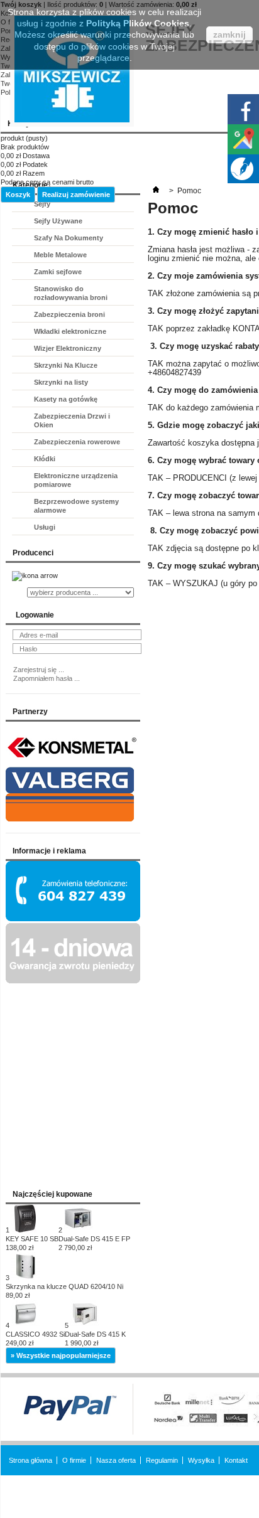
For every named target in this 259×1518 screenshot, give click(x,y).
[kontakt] (73, 918)
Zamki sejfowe (58, 271)
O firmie (74, 1460)
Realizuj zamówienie (76, 194)
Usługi (44, 527)
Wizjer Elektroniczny (67, 348)
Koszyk (18, 194)
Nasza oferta (116, 1460)
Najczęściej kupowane (52, 1194)
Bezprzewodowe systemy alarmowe (76, 506)
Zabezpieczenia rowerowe (77, 442)
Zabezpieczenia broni (69, 314)
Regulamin (162, 1460)
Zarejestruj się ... (38, 669)
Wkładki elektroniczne (70, 331)
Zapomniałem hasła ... (46, 678)
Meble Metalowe (60, 255)
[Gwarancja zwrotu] (73, 981)
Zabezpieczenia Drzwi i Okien (72, 420)
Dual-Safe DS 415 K (95, 1338)
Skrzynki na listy (61, 382)
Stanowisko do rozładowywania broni (70, 293)
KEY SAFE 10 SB (32, 1243)
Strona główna (30, 1460)
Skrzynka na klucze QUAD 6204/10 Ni (64, 1291)
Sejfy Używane (58, 221)
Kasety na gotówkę (65, 399)
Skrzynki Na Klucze (65, 365)
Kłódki (44, 458)
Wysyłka (201, 1460)
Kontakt (236, 1460)
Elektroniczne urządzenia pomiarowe (76, 480)
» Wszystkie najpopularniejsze (61, 1355)
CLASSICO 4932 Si (35, 1338)
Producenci (33, 552)
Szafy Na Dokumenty (68, 238)
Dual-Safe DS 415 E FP (94, 1243)
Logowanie (35, 615)
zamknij (229, 34)
